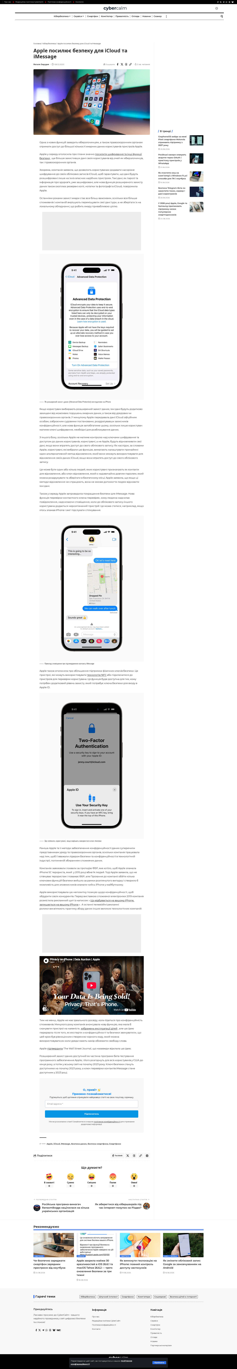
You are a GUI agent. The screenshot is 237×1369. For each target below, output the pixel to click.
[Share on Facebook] (118, 64)
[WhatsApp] (226, 2)
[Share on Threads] (126, 64)
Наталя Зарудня (41, 64)
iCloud (56, 1144)
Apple (50, 1144)
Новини (81, 1256)
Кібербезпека (88, 1296)
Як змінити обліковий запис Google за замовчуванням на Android (182, 1264)
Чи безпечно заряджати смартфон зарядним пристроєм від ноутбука (49, 1264)
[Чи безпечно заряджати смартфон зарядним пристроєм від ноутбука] (53, 1245)
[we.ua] (58, 1330)
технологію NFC (96, 675)
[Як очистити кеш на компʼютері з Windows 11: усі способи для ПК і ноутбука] (196, 176)
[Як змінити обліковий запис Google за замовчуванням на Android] (183, 1245)
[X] (220, 2)
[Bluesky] (232, 2)
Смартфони (115, 1144)
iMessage (65, 1144)
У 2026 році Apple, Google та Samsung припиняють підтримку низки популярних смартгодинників (172, 209)
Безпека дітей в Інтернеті (183, 1296)
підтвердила (55, 1048)
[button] (159, 1362)
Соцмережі (160, 1296)
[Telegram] (223, 2)
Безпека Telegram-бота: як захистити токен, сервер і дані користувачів (171, 191)
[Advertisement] (118, 28)
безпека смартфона (98, 1144)
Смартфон (38, 1256)
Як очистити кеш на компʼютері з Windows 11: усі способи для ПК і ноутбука (172, 176)
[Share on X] (122, 64)
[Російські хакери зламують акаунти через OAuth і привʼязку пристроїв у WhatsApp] (196, 158)
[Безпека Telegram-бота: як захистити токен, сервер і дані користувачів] (196, 192)
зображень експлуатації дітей (99, 1028)
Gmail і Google (170, 1256)
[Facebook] (218, 2)
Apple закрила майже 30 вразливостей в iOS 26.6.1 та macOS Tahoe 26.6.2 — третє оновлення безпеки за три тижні (95, 1267)
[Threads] (229, 2)
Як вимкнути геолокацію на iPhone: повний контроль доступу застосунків (138, 1264)
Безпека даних (79, 1144)
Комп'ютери (144, 1296)
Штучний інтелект (108, 1296)
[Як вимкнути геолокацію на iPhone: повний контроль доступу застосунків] (140, 1245)
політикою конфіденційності (107, 1122)
